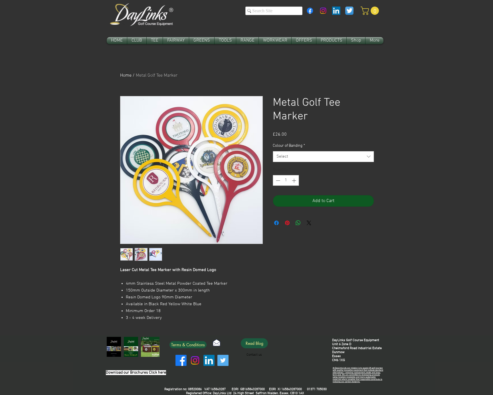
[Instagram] (323, 11)
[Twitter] (223, 360)
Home (126, 75)
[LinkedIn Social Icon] (336, 11)
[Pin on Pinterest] (287, 222)
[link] (371, 11)
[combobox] (323, 156)
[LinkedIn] (209, 360)
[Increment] (294, 180)
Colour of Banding (289, 145)
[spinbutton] (286, 180)
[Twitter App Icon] (349, 11)
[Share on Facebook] (276, 222)
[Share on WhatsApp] (298, 222)
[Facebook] (310, 11)
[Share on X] (309, 222)
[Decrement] (277, 180)
